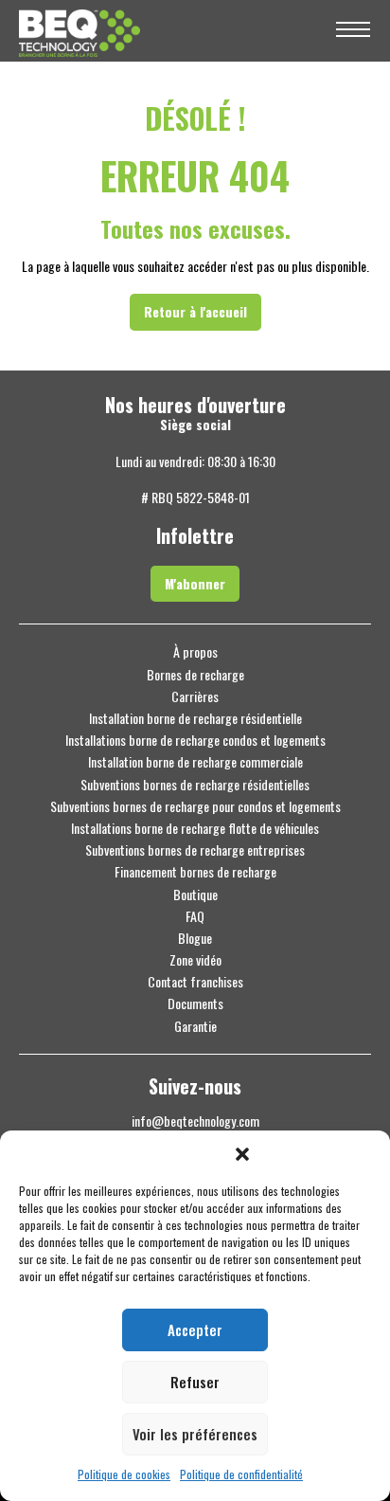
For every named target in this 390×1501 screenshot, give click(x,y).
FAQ (195, 916)
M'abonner (195, 583)
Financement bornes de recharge (195, 871)
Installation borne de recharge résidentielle (195, 718)
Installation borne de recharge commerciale (195, 761)
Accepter (195, 1329)
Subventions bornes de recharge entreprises (195, 850)
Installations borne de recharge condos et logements (195, 740)
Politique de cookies (124, 1474)
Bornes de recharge (195, 674)
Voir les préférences (195, 1433)
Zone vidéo (195, 959)
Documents (195, 1003)
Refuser (195, 1381)
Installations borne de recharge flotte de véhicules (195, 828)
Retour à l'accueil (195, 311)
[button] (242, 1154)
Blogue (195, 938)
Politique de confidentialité (241, 1474)
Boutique (195, 894)
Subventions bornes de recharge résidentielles (195, 784)
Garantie (195, 1026)
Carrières (195, 696)
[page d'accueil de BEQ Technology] (166, 31)
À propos (195, 651)
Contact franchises (195, 981)
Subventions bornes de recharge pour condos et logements (195, 806)
